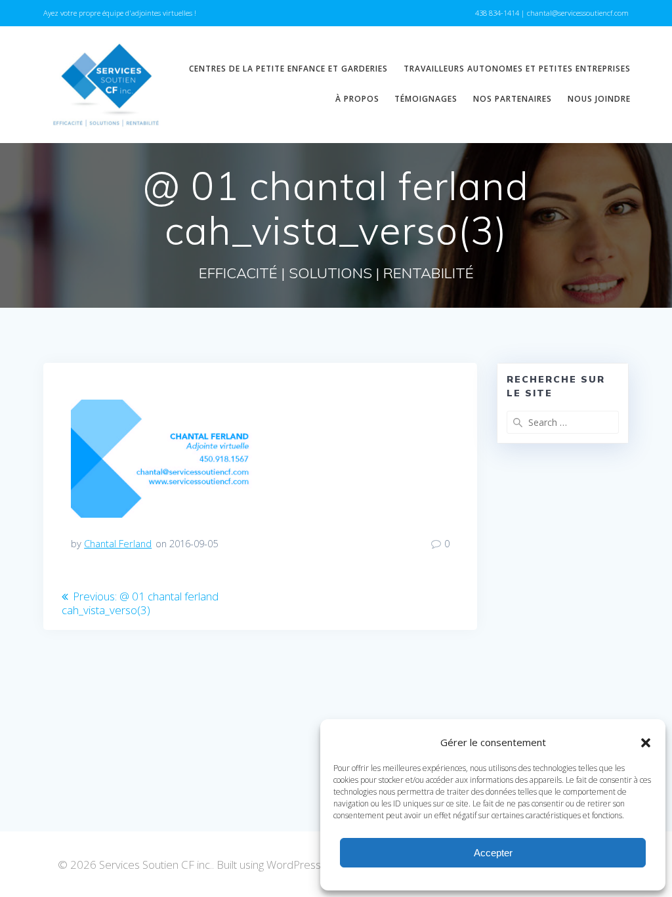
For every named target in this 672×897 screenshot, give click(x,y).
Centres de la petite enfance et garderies (288, 68)
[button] (645, 742)
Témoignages (425, 98)
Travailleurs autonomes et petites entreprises (517, 68)
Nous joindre (599, 98)
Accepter (493, 852)
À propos (357, 98)
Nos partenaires (512, 98)
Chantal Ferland (118, 543)
